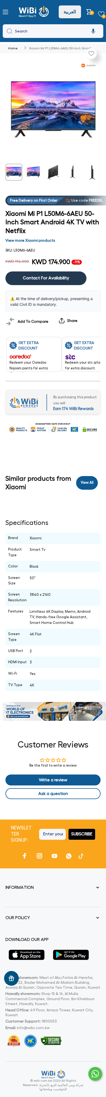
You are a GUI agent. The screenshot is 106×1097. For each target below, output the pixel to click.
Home (13, 48)
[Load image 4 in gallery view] (72, 172)
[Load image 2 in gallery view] (33, 172)
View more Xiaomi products (30, 240)
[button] (89, 11)
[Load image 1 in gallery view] (13, 172)
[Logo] (34, 11)
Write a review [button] (53, 780)
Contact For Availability (46, 278)
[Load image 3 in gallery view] (53, 172)
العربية (70, 11)
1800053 (49, 1021)
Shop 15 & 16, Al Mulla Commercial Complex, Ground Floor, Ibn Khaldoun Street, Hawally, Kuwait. (50, 998)
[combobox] (53, 31)
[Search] (8, 31)
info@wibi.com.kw (33, 1028)
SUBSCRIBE (81, 834)
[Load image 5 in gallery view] (92, 172)
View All (87, 482)
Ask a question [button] (53, 793)
